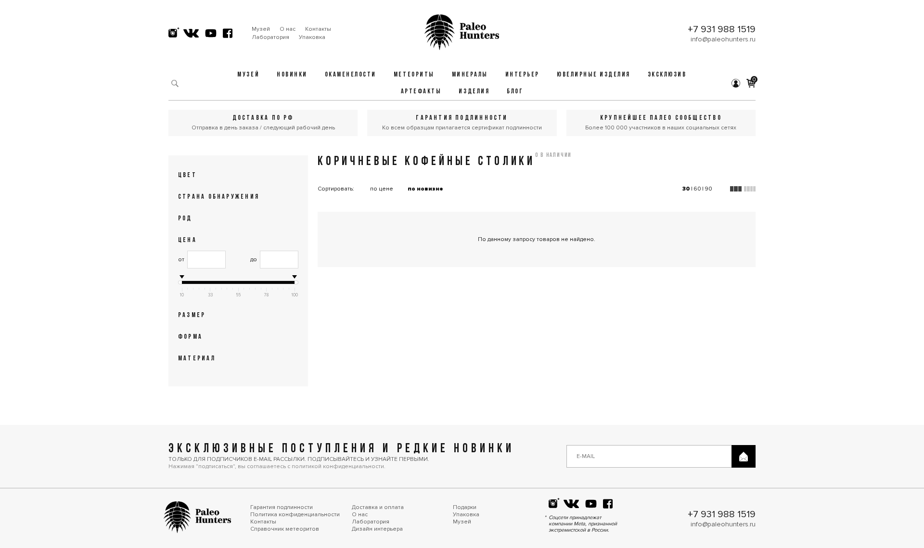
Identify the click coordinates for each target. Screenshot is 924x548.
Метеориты (414, 74)
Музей (261, 29)
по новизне (425, 188)
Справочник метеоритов (284, 529)
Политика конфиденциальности (295, 514)
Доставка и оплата (378, 507)
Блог (515, 91)
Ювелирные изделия (593, 74)
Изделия (474, 91)
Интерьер (522, 74)
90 (708, 188)
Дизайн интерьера (377, 529)
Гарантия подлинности (281, 507)
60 (697, 188)
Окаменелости (350, 74)
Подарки (464, 507)
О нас (287, 29)
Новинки (292, 74)
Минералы (470, 74)
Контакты (318, 29)
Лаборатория (270, 37)
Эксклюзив (667, 74)
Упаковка (312, 37)
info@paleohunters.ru (723, 39)
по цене (381, 188)
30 (686, 188)
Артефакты (421, 91)
